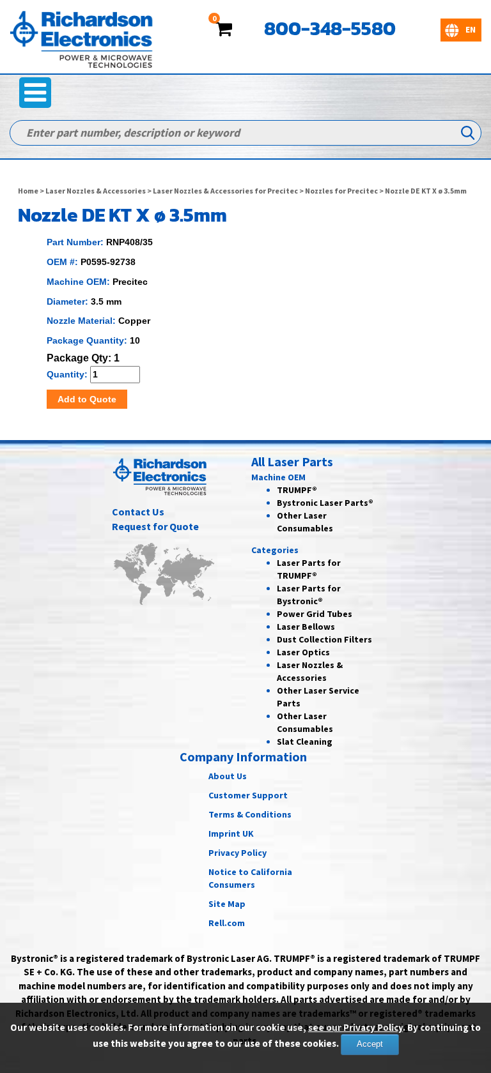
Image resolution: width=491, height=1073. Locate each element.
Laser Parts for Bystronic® (309, 594)
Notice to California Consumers (250, 878)
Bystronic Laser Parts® (325, 502)
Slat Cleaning (304, 741)
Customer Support (248, 795)
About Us (227, 776)
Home (28, 190)
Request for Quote (155, 526)
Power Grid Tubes (314, 614)
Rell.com (226, 923)
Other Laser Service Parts (318, 697)
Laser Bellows (306, 626)
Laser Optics (303, 652)
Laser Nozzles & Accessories (95, 190)
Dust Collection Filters (324, 639)
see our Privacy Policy (355, 1027)
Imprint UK (231, 833)
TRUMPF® (297, 490)
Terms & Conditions (250, 814)
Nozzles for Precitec (341, 190)
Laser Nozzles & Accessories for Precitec (225, 190)
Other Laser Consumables (305, 722)
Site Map (227, 903)
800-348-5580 (330, 28)
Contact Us (138, 511)
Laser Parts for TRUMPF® (309, 569)
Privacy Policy (237, 852)
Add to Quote (87, 399)
